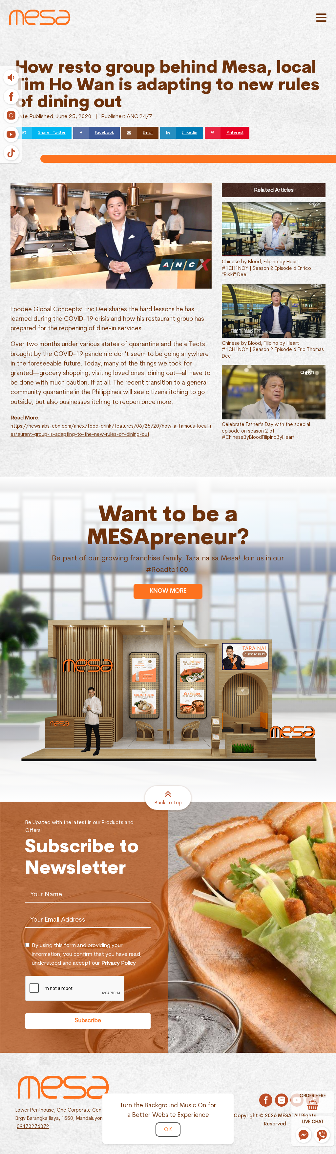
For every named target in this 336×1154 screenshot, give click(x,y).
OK (168, 1129)
